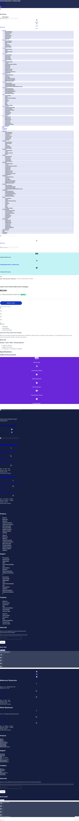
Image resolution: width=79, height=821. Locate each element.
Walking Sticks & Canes (9, 80)
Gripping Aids (7, 66)
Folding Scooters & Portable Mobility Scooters (13, 86)
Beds (6, 43)
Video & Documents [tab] (7, 330)
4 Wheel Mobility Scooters (10, 85)
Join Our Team (6, 611)
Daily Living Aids (6, 278)
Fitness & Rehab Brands (9, 109)
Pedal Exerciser (8, 112)
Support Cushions (8, 59)
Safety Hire (7, 125)
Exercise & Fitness (8, 108)
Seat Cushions (8, 58)
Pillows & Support (8, 148)
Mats (6, 103)
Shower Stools (8, 37)
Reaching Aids (7, 72)
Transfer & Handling (9, 105)
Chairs (6, 50)
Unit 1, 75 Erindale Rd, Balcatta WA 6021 (9, 483)
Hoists (6, 99)
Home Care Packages (8, 564)
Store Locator (6, 602)
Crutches (7, 76)
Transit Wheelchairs (9, 92)
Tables (6, 52)
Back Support (7, 56)
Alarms (6, 96)
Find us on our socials (8, 425)
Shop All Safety (8, 95)
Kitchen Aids (7, 67)
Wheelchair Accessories (9, 93)
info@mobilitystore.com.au (6, 462)
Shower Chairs (8, 36)
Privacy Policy (6, 609)
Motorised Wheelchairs (9, 89)
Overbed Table (8, 45)
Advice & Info (5, 559)
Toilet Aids (7, 38)
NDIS (3, 562)
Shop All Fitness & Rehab (10, 107)
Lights (6, 101)
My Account (4, 128)
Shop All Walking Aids (9, 74)
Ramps (6, 104)
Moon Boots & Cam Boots (10, 78)
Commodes (7, 34)
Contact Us (4, 129)
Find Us (36, 22)
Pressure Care (8, 57)
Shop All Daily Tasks (9, 61)
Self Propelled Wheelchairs (10, 91)
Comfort (4, 53)
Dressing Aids (7, 65)
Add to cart (11, 303)
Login (37, 25)
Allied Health (5, 561)
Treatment (7, 114)
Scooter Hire (7, 121)
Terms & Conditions (7, 607)
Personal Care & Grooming (10, 71)
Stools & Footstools (9, 51)
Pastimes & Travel (8, 70)
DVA (3, 566)
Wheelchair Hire (8, 123)
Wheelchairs (4, 87)
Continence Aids (8, 35)
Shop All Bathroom (8, 31)
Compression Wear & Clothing (11, 64)
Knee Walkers (7, 77)
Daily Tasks (4, 60)
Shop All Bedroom (8, 41)
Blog (3, 127)
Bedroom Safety (8, 42)
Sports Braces (8, 113)
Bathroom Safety (8, 32)
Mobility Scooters (7, 529)
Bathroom (4, 30)
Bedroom (4, 39)
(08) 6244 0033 (4, 489)
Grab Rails (7, 100)
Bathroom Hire (8, 116)
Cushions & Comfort (7, 524)
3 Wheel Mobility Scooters (10, 84)
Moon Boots (7, 111)
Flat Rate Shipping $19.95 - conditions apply (9, 264)
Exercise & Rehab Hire (9, 124)
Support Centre (5, 126)
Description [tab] (5, 326)
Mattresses (7, 44)
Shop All (4, 517)
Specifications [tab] (5, 328)
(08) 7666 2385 (3, 720)
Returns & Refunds (7, 571)
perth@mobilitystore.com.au (6, 492)
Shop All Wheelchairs (9, 88)
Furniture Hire (7, 120)
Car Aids (6, 62)
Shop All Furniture (8, 49)
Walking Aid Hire (8, 119)
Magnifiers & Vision (8, 69)
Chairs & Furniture (7, 522)
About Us (4, 601)
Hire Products (5, 115)
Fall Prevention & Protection (10, 98)
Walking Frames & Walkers (10, 79)
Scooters (4, 81)
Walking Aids (4, 73)
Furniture (4, 47)
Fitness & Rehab (5, 106)
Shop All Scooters (8, 185)
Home (1, 278)
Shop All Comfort (8, 54)
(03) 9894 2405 (4, 459)
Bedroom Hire (7, 118)
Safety (3, 94)
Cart (37, 28)
